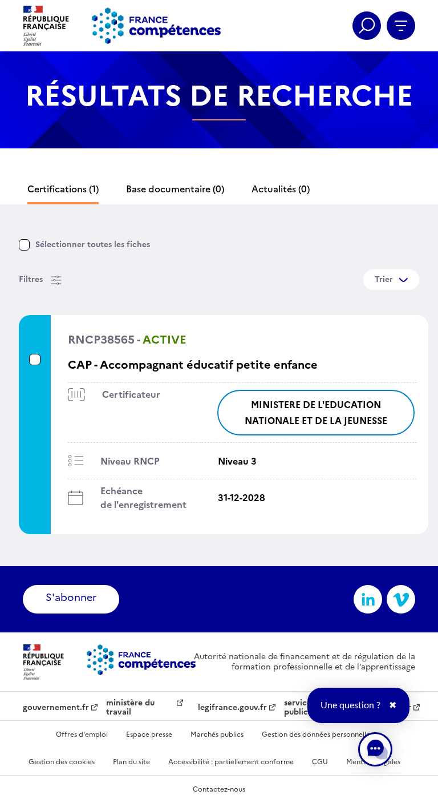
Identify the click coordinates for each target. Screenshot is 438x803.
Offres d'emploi (82, 734)
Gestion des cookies (62, 762)
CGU (320, 762)
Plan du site (131, 762)
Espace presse (149, 734)
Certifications (63, 189)
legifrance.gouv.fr (232, 707)
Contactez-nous (219, 789)
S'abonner (71, 597)
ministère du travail (130, 708)
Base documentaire (175, 189)
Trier (384, 279)
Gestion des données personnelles (317, 734)
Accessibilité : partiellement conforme (231, 762)
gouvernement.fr (56, 707)
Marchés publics (217, 734)
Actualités (281, 189)
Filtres (31, 279)
